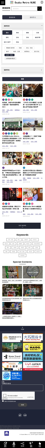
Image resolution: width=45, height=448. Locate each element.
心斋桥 (36, 247)
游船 (6, 251)
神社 (19, 239)
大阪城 (14, 247)
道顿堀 (20, 243)
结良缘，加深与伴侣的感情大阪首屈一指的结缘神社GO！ (11, 104)
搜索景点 (33, 17)
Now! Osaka (12, 272)
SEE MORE (22, 225)
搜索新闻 (12, 17)
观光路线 (22, 255)
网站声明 (3, 428)
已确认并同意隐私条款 (10, 401)
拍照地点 (17, 110)
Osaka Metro (37, 243)
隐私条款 (10, 428)
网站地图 (16, 428)
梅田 (8, 247)
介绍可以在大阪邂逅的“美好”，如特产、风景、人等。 (32, 281)
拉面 (13, 243)
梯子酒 (38, 251)
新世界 (22, 247)
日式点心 (35, 239)
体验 (16, 180)
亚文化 (30, 251)
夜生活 (6, 243)
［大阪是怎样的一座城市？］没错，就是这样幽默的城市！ (12, 317)
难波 (29, 247)
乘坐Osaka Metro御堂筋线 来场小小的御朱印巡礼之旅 (32, 208)
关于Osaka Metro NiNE (8, 426)
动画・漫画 (22, 251)
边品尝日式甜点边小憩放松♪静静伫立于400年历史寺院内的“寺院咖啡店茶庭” (33, 172)
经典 (3, 110)
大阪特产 (26, 239)
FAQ (18, 426)
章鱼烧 (13, 251)
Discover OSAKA (12, 308)
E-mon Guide (32, 272)
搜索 (22, 79)
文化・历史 (10, 110)
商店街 (27, 243)
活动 (24, 214)
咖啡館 (29, 178)
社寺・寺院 (5, 111)
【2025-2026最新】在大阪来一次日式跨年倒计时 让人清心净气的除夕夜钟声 (32, 104)
